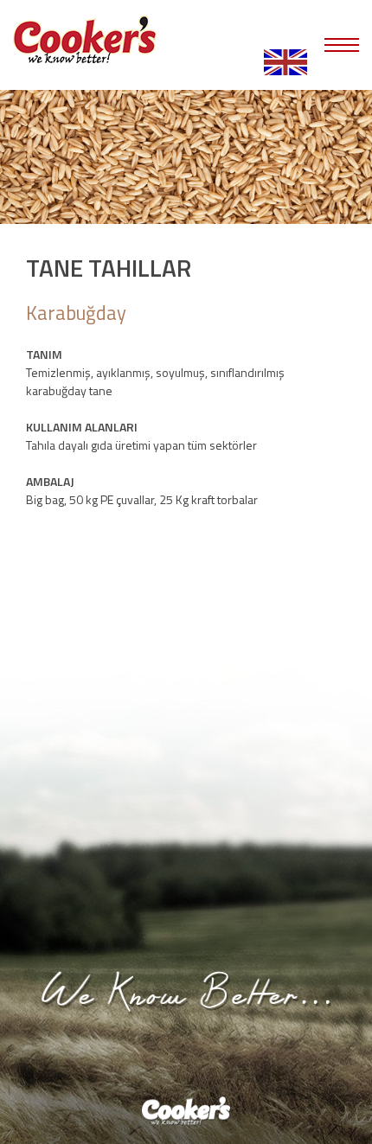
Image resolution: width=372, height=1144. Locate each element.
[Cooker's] (85, 41)
